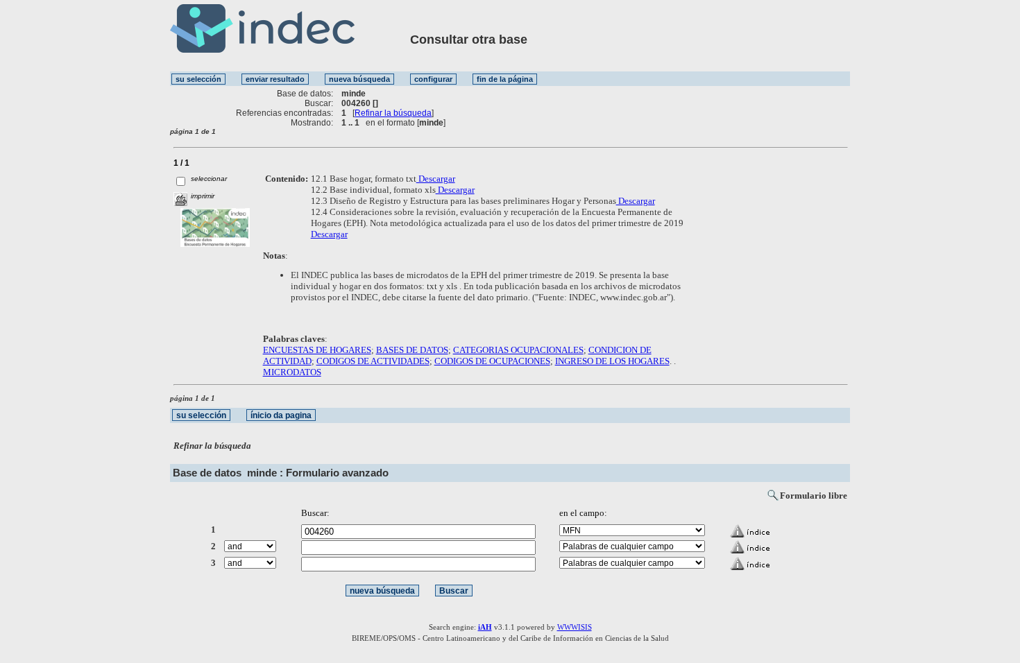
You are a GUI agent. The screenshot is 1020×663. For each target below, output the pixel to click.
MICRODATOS (292, 372)
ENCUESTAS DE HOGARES (317, 350)
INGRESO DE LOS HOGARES (612, 361)
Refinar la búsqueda (393, 113)
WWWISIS (574, 627)
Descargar (435, 178)
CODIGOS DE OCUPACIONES (492, 361)
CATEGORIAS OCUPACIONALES (518, 350)
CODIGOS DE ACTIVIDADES (373, 361)
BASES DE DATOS (412, 350)
